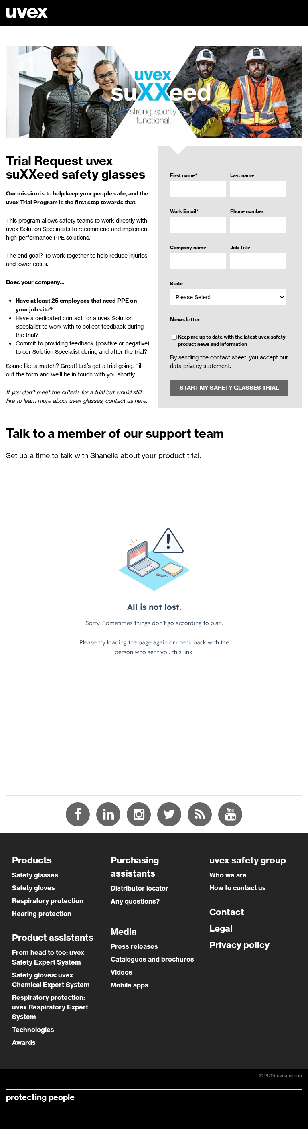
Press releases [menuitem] (134, 946)
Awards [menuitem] (24, 1042)
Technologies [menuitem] (33, 1029)
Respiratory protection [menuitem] (47, 901)
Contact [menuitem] (226, 912)
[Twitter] (169, 814)
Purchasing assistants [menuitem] (135, 867)
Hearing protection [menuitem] (41, 914)
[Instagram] (139, 814)
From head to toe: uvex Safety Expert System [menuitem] (48, 957)
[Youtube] (230, 814)
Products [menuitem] (32, 860)
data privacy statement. (200, 365)
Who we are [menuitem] (228, 875)
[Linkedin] (108, 814)
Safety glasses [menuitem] (35, 875)
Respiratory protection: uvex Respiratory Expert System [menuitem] (50, 1007)
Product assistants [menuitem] (52, 937)
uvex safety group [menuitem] (247, 860)
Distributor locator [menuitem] (139, 888)
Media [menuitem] (124, 931)
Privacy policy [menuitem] (239, 944)
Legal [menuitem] (221, 928)
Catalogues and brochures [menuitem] (152, 959)
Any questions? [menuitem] (135, 901)
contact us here (125, 400)
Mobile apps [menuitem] (129, 985)
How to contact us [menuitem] (237, 888)
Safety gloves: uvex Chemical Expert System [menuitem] (51, 980)
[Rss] (200, 814)
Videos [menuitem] (121, 972)
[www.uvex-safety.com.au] (27, 13)
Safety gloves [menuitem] (33, 888)
